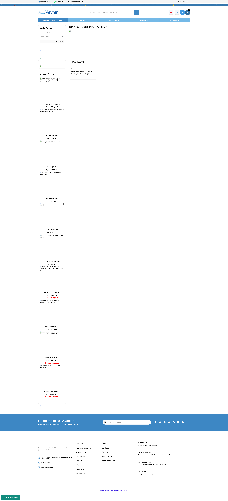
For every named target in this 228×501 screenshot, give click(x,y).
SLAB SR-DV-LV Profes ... (52, 358)
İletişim (78, 465)
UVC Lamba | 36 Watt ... (52, 167)
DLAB (73, 68)
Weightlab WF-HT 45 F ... (52, 230)
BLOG (179, 1)
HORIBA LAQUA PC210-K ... (52, 292)
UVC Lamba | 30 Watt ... (52, 198)
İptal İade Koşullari (81, 456)
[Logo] (48, 12)
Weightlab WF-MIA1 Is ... (52, 326)
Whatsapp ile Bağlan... (12, 497)
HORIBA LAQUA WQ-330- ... (52, 104)
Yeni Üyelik (105, 448)
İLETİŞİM (185, 1)
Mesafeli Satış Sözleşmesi (84, 448)
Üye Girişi (105, 452)
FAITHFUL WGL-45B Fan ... (52, 261)
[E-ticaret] (113, 490)
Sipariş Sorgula (80, 473)
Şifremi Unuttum (107, 456)
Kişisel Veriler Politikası (109, 460)
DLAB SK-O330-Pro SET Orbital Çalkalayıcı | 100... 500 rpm (81, 73)
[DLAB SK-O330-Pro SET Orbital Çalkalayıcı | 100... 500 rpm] (83, 44)
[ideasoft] (104, 490)
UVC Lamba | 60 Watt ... (52, 135)
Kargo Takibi (80, 460)
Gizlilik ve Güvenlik (82, 452)
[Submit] (105, 422)
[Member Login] (177, 12)
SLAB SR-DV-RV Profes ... (52, 391)
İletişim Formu (80, 469)
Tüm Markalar (59, 41)
